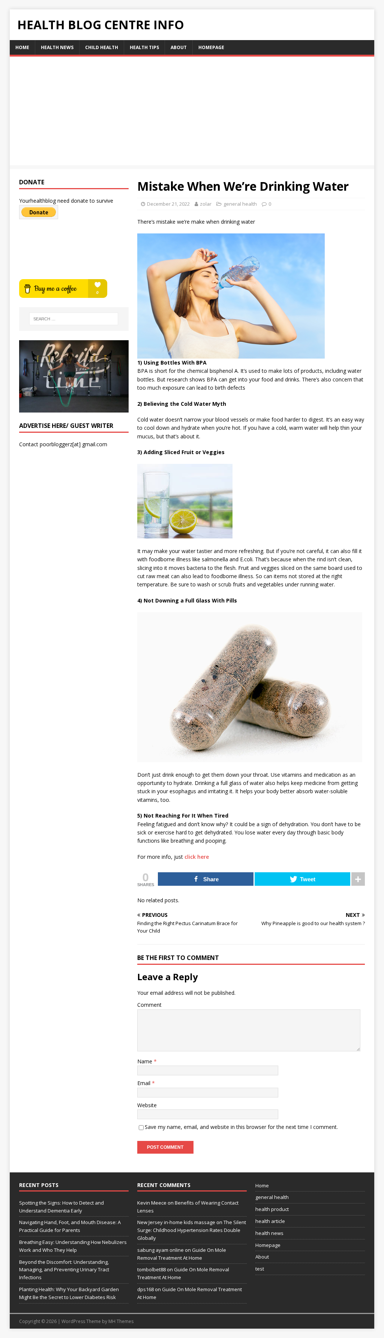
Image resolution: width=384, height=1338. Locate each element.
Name (145, 1061)
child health (101, 47)
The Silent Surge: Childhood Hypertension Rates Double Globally (191, 1230)
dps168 (145, 1289)
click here (196, 856)
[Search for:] (73, 318)
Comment (149, 1004)
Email (144, 1083)
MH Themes (121, 1321)
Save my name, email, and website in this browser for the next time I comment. (241, 1126)
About (179, 47)
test (259, 1268)
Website (147, 1105)
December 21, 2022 (168, 203)
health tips (144, 47)
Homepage (211, 47)
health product (272, 1209)
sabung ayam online (160, 1250)
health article (270, 1221)
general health (240, 203)
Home (22, 47)
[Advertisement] (192, 112)
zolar (206, 203)
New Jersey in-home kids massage (176, 1222)
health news (57, 47)
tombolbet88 (151, 1269)
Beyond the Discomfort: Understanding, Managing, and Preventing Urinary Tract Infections (64, 1270)
